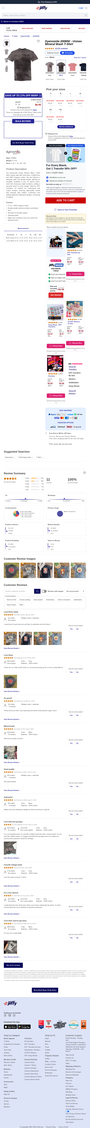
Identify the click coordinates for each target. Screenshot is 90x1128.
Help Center (70, 1055)
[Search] (86, 15)
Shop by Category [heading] (12, 1035)
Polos (6, 1047)
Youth (47, 1047)
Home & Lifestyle (10, 1098)
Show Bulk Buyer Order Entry (45, 990)
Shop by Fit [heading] (50, 1035)
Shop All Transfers (73, 368)
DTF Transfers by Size (32, 1047)
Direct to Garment (64, 600)
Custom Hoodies (30, 1068)
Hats (5, 1084)
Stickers (72, 379)
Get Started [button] (56, 295)
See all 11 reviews (13, 965)
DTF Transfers (29, 1044)
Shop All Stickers (72, 392)
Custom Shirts (29, 1062)
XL (80, 93)
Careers (68, 1083)
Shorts (6, 1078)
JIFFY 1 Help (71, 1060)
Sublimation (74, 382)
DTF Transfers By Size (75, 374)
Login (81, 8)
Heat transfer (38, 600)
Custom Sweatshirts (31, 1071)
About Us (69, 1080)
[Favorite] (38, 41)
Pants (6, 1072)
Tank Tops (7, 1050)
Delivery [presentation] (81, 28)
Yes (71, 629)
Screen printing (25, 600)
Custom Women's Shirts (33, 1076)
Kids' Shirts (8, 1065)
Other (21, 605)
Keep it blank (11, 605)
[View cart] (86, 8)
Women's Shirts (9, 1062)
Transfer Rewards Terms (74, 1109)
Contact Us (70, 1058)
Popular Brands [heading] (52, 1056)
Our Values (70, 1086)
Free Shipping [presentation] (47, 28)
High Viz (7, 1094)
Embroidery (50, 600)
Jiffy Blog (69, 1092)
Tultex (71, 136)
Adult (47, 1038)
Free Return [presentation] (65, 28)
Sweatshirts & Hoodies (12, 1044)
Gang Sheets (74, 386)
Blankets (7, 1107)
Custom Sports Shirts (32, 1079)
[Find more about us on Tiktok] (14, 1015)
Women (47, 1041)
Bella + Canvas (50, 1061)
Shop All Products (51, 1076)
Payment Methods (72, 1075)
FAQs (68, 1063)
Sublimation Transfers (32, 1050)
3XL (60, 109)
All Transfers (28, 1041)
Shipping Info (70, 1069)
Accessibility (70, 1106)
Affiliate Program (72, 1089)
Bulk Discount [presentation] (27, 28)
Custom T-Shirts (30, 1065)
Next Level (49, 1067)
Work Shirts (8, 1055)
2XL (50, 109)
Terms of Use (63, 1127)
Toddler (47, 1050)
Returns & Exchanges (73, 1072)
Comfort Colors (50, 1064)
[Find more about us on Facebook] (5, 1015)
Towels (6, 1101)
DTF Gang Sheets (31, 1055)
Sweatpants (8, 1075)
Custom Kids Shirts (31, 1074)
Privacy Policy (71, 1100)
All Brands (48, 1073)
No (77, 629)
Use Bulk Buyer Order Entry (23, 143)
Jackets (6, 1053)
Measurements (23, 228)
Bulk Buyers (23, 121)
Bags (5, 1087)
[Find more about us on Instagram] (9, 1015)
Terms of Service (72, 1103)
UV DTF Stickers (30, 1053)
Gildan (47, 1058)
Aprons (6, 1104)
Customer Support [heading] (74, 1035)
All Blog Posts (71, 1095)
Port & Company (51, 1070)
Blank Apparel (9, 1038)
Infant (47, 1053)
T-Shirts (6, 1041)
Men (46, 1044)
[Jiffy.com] (42, 8)
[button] (3, 7)
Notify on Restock (66, 127)
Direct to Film (11, 600)
